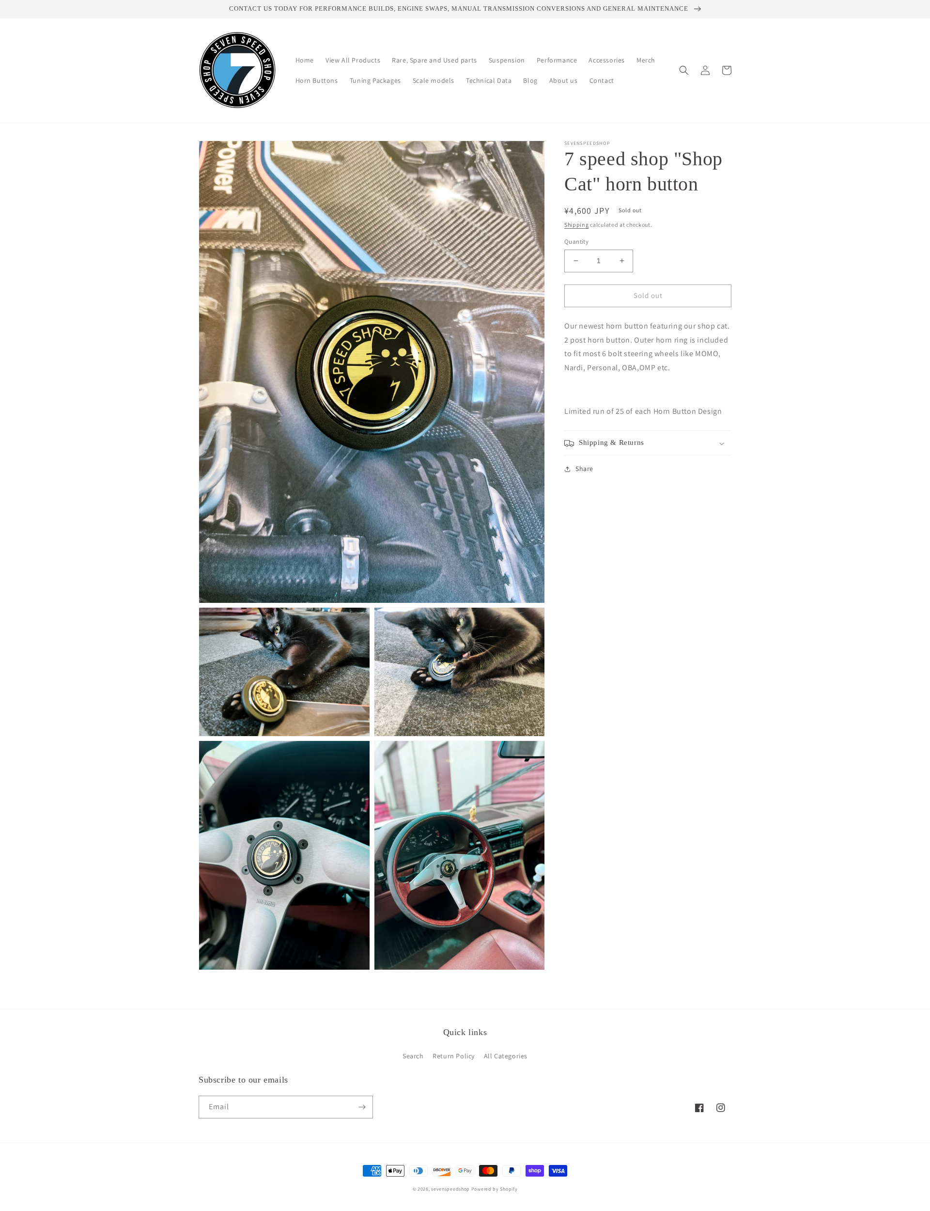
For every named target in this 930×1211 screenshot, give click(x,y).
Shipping (576, 224)
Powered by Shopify (494, 1189)
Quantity (576, 241)
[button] (684, 70)
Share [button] (584, 469)
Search (413, 1056)
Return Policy (454, 1056)
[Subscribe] (361, 1107)
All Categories (505, 1056)
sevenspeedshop (450, 1189)
